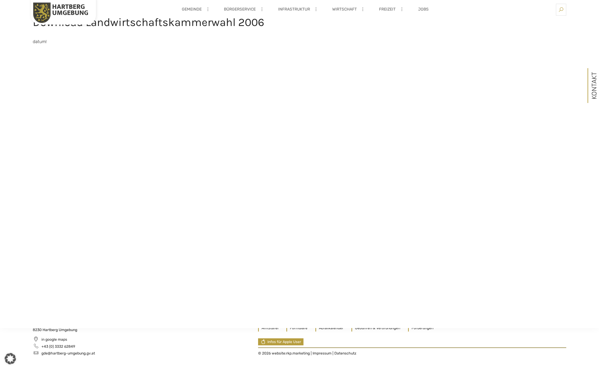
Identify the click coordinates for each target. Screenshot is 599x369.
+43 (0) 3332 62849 (58, 346)
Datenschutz (345, 353)
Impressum (322, 353)
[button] (10, 358)
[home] (60, 12)
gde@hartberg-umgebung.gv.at (68, 353)
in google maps (54, 339)
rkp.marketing (298, 353)
